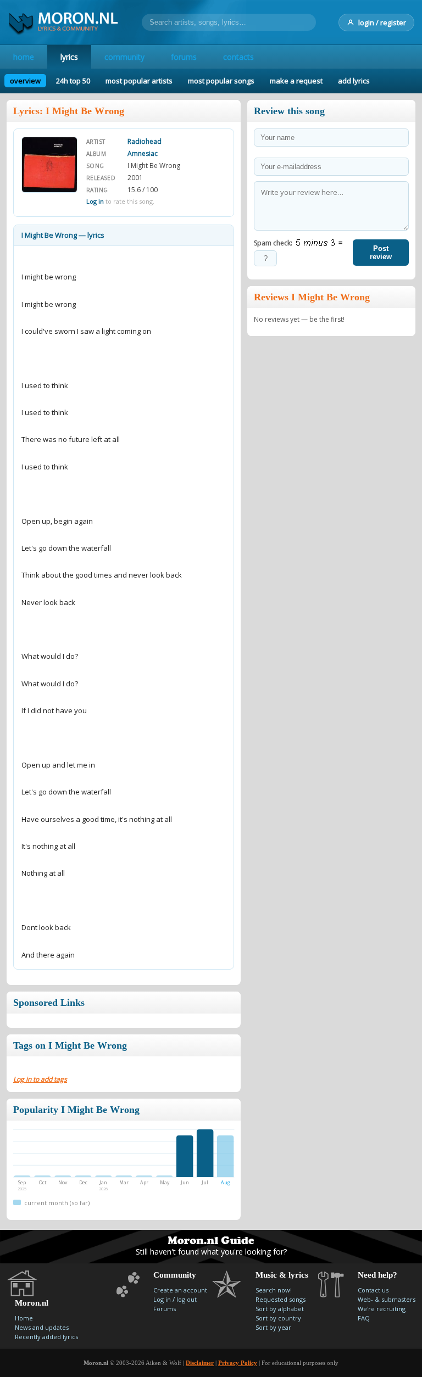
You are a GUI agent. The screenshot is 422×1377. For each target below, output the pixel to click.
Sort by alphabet (280, 1309)
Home (24, 1318)
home (23, 57)
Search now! (274, 1290)
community (124, 57)
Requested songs (281, 1299)
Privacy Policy (237, 1362)
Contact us (373, 1290)
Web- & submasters (386, 1299)
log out (186, 1299)
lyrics (69, 57)
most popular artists (139, 81)
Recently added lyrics (46, 1337)
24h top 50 (73, 81)
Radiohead (144, 141)
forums (184, 57)
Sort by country (278, 1318)
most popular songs (221, 81)
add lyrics (354, 81)
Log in (95, 201)
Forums (164, 1309)
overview (25, 81)
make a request (296, 81)
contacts (238, 57)
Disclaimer (200, 1362)
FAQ (364, 1318)
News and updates (42, 1327)
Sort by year (273, 1327)
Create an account (180, 1290)
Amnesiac (142, 153)
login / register (382, 22)
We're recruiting (382, 1309)
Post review (381, 252)
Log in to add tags (40, 1079)
